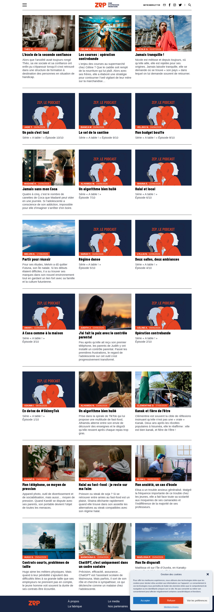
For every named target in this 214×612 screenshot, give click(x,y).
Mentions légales (171, 607)
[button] (207, 574)
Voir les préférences (197, 600)
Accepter (145, 600)
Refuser (171, 600)
